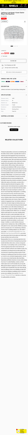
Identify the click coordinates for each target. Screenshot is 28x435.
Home (2, 9)
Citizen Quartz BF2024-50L (14, 233)
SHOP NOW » (14, 2)
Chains (13, 275)
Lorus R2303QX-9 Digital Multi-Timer (14, 231)
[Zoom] (25, 21)
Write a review (14, 129)
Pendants (8, 275)
